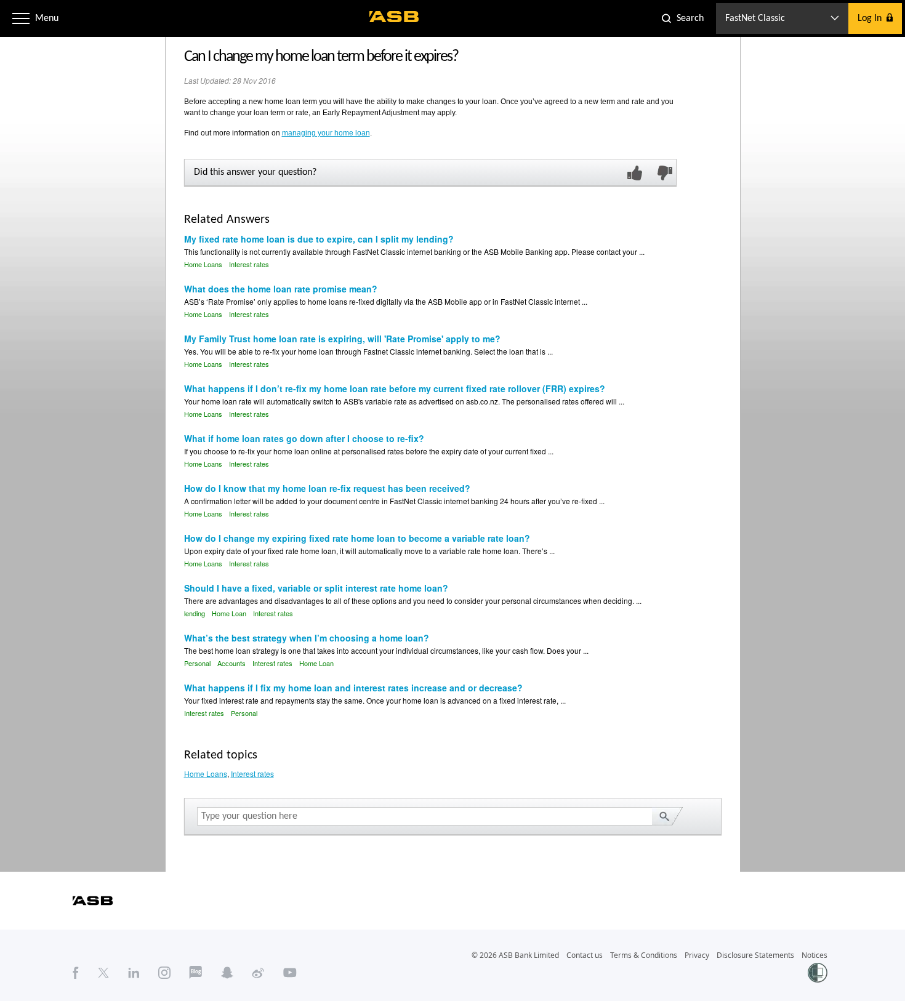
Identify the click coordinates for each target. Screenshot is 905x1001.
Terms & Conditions (643, 955)
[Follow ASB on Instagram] (164, 972)
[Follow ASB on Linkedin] (134, 972)
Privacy (697, 955)
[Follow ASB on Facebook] (76, 972)
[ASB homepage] (394, 16)
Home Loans (203, 264)
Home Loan (229, 613)
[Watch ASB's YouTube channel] (290, 972)
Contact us (584, 955)
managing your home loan (326, 133)
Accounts (231, 663)
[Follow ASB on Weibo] (258, 972)
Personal (197, 663)
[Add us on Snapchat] (227, 972)
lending (194, 613)
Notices (814, 955)
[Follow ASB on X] (103, 972)
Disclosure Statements (755, 955)
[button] (21, 18)
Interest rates (249, 264)
